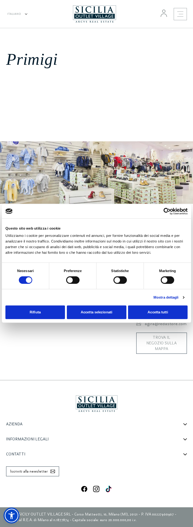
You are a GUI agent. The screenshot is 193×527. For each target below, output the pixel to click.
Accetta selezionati (96, 312)
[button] (11, 515)
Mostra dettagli (166, 297)
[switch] (73, 280)
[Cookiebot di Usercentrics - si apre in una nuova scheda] (167, 211)
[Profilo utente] (164, 13)
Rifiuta (35, 312)
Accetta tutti (158, 312)
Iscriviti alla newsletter (29, 471)
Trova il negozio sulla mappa (161, 343)
